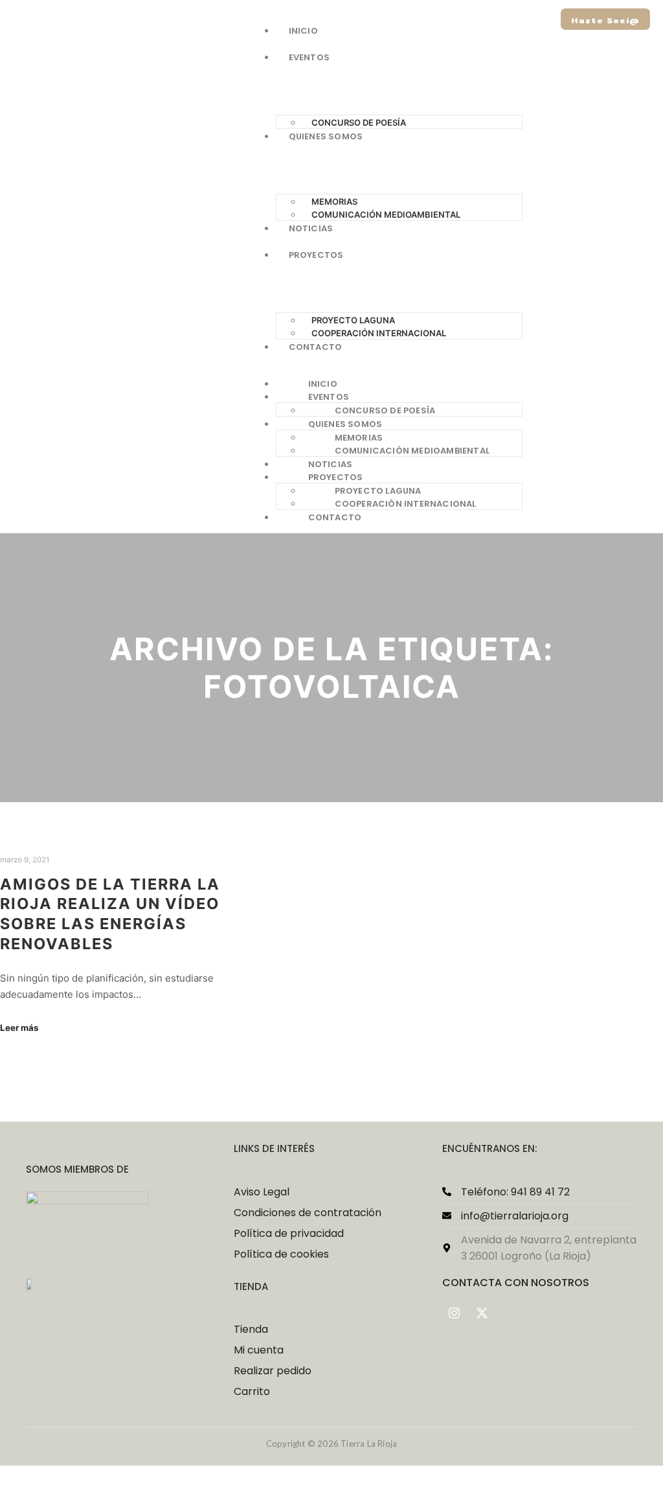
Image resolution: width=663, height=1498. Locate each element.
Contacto (335, 517)
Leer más (19, 1027)
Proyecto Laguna (378, 491)
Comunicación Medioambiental (385, 214)
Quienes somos (345, 424)
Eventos (328, 397)
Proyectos (335, 477)
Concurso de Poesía (358, 122)
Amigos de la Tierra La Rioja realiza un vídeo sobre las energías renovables (110, 914)
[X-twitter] (482, 1313)
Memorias (359, 438)
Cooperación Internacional (378, 333)
